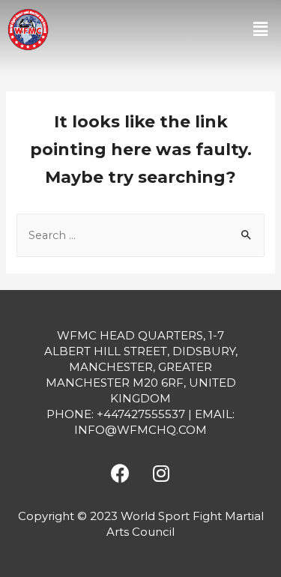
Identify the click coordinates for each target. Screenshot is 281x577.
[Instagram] (161, 473)
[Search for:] (140, 235)
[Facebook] (120, 473)
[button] (261, 29)
